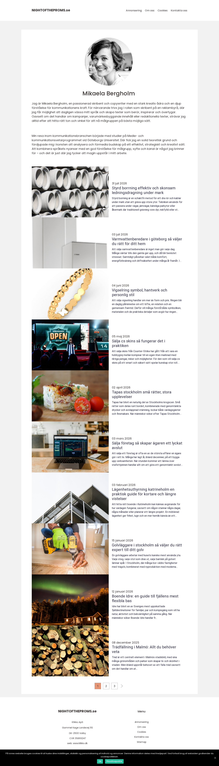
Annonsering (134, 10)
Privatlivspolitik (114, 761)
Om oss (149, 10)
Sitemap (141, 742)
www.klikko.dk (80, 743)
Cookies (163, 10)
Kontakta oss (179, 10)
